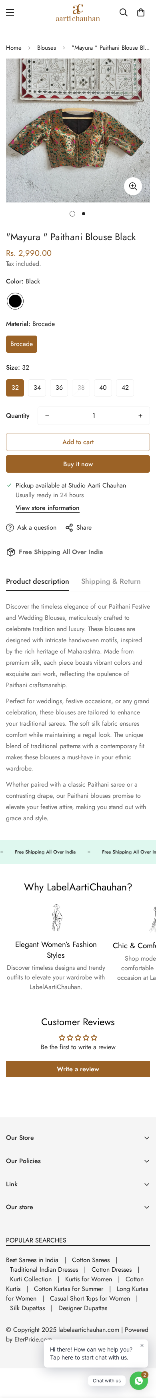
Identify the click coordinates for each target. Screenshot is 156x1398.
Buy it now (78, 464)
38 (81, 387)
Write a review (78, 1069)
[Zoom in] (133, 186)
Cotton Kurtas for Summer (68, 1288)
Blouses (46, 47)
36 (59, 387)
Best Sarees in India (32, 1259)
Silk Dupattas (27, 1308)
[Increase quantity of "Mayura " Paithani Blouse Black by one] (140, 416)
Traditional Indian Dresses (44, 1269)
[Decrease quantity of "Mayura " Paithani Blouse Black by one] (47, 416)
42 (125, 387)
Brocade (21, 343)
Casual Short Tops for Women (90, 1298)
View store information (48, 507)
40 (103, 387)
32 (15, 387)
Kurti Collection (31, 1279)
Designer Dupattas (82, 1308)
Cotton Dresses (112, 1269)
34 (37, 387)
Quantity (18, 415)
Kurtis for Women (88, 1279)
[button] (141, 12)
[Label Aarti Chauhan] (78, 12)
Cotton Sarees (91, 1259)
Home (14, 47)
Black (15, 301)
